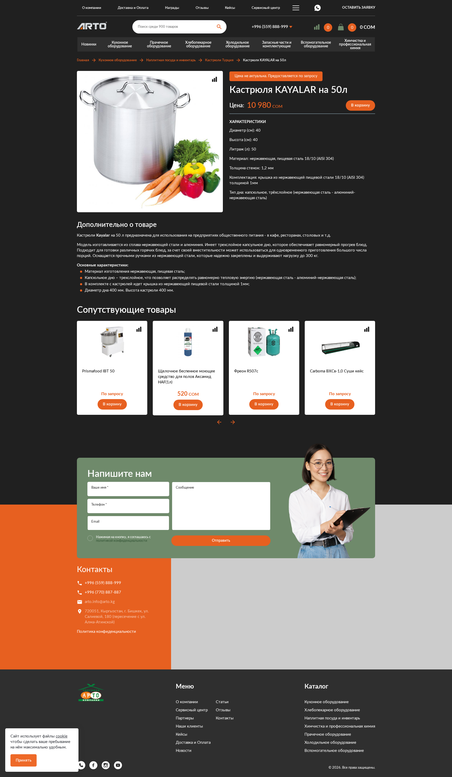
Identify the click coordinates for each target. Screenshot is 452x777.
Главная (83, 60)
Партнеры (185, 718)
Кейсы (230, 8)
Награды (172, 8)
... (295, 7)
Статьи (222, 702)
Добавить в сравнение (214, 79)
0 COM (367, 27)
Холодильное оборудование (237, 44)
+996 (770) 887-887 (103, 592)
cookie (61, 736)
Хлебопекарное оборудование (198, 44)
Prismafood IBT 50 (98, 371)
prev (219, 422)
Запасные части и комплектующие (276, 44)
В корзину (360, 105)
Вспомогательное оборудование (316, 44)
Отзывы (202, 8)
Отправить (221, 541)
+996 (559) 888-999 (270, 27)
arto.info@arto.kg (100, 602)
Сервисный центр (266, 8)
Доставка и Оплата (133, 8)
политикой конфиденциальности (121, 541)
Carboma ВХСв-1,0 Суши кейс (337, 371)
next (233, 422)
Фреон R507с (246, 371)
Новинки (88, 44)
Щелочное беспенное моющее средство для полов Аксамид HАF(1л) (186, 376)
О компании (91, 8)
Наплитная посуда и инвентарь (171, 60)
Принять (23, 760)
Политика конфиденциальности (106, 632)
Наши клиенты (189, 726)
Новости (183, 751)
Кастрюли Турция (219, 60)
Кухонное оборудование (120, 44)
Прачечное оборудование (159, 44)
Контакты (94, 570)
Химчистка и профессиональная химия (355, 44)
